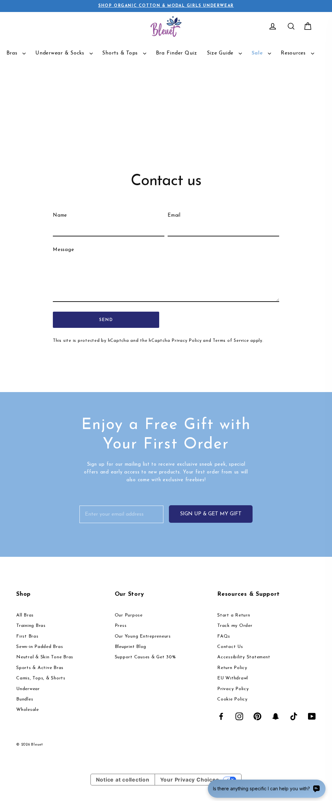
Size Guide (221, 53)
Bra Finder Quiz (176, 53)
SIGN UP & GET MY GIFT (211, 514)
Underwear (28, 689)
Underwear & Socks (60, 53)
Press (121, 625)
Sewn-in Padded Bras (39, 646)
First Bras (27, 636)
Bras (12, 53)
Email (174, 215)
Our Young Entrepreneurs (143, 636)
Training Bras (31, 625)
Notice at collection (122, 779)
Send (106, 320)
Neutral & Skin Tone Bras (44, 657)
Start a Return (233, 615)
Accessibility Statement (243, 657)
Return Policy (232, 667)
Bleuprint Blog (131, 646)
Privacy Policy (187, 341)
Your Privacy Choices (189, 779)
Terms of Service (231, 341)
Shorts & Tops (121, 53)
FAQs (223, 636)
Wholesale (27, 709)
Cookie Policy (232, 699)
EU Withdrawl (232, 678)
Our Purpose (129, 615)
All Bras (25, 615)
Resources (294, 53)
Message (63, 249)
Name (60, 215)
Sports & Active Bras (40, 667)
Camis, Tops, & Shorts (40, 678)
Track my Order (235, 625)
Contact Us (230, 646)
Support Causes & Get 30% (145, 657)
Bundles (24, 699)
